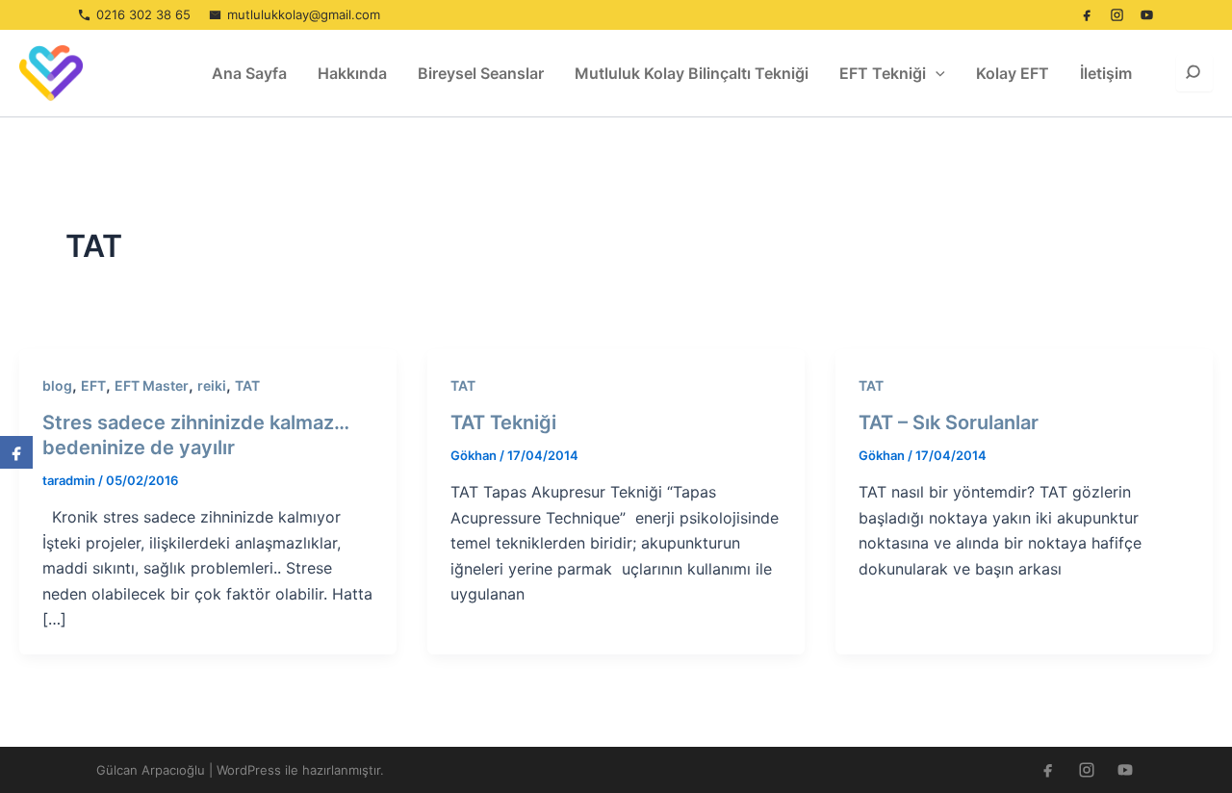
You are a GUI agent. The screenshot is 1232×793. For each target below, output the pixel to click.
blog (57, 385)
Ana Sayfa (249, 73)
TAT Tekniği (503, 422)
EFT (93, 385)
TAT (247, 385)
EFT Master (152, 385)
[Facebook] (1086, 15)
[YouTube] (1146, 15)
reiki (211, 385)
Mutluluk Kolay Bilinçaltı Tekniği (691, 73)
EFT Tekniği (882, 73)
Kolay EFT (1012, 73)
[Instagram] (1116, 15)
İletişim (1106, 73)
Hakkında (352, 73)
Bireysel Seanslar (481, 73)
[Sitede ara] (1194, 73)
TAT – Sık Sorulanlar (949, 422)
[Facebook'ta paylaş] (16, 452)
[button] (935, 73)
